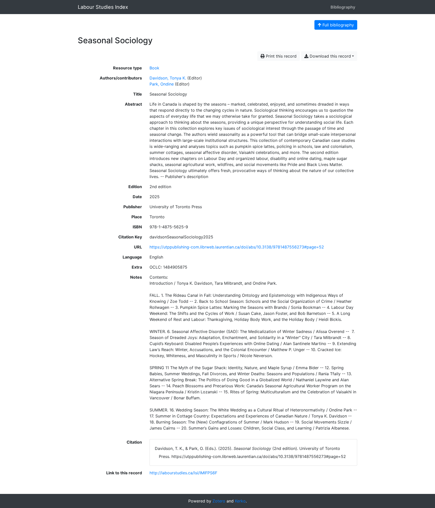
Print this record (281, 56)
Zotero (218, 500)
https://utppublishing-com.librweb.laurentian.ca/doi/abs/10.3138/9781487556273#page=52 (237, 246)
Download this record (329, 56)
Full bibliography (337, 24)
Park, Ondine (162, 84)
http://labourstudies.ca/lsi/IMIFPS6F (183, 472)
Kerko (240, 500)
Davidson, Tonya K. (168, 77)
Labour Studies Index (103, 7)
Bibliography (343, 7)
